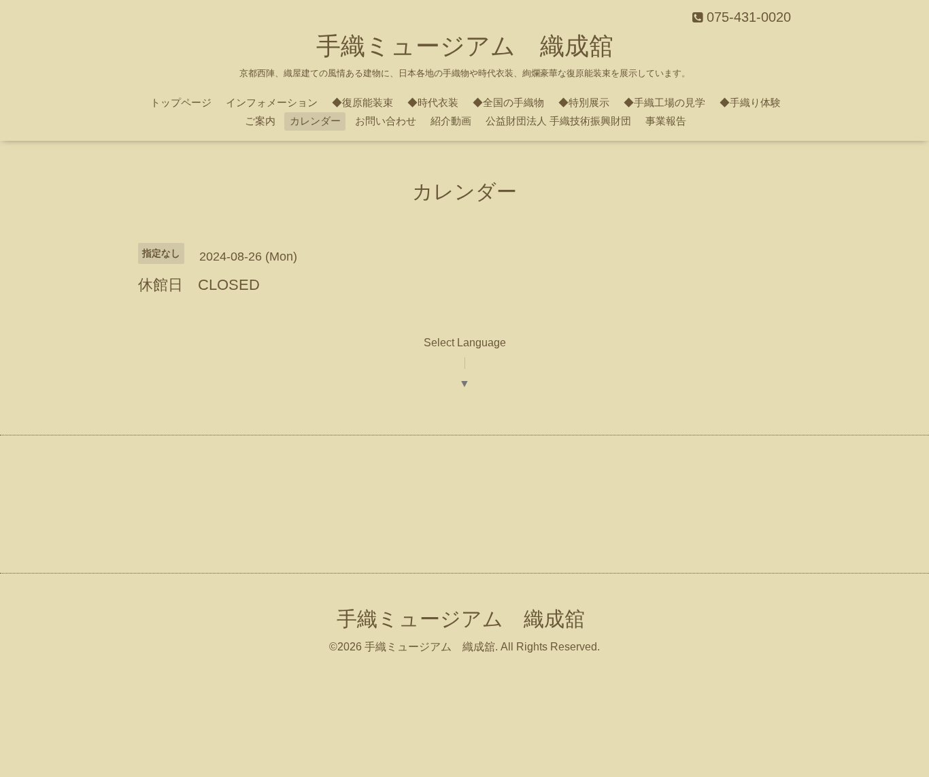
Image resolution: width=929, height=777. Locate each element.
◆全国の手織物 (508, 102)
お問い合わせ (385, 121)
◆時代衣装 (432, 102)
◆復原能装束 (362, 102)
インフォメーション (272, 102)
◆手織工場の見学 (664, 102)
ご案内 (260, 121)
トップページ (181, 102)
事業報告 (665, 121)
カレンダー (315, 121)
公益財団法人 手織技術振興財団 (558, 121)
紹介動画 (450, 121)
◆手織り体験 (750, 102)
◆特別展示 (583, 102)
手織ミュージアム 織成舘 (464, 46)
